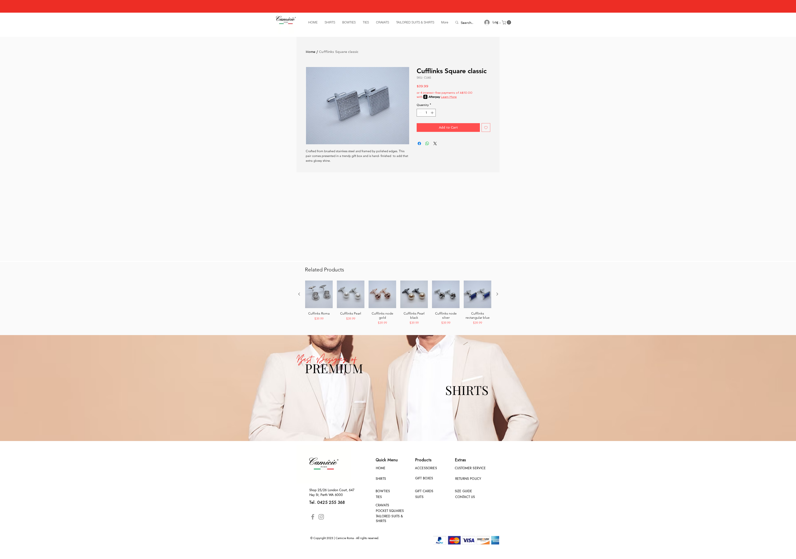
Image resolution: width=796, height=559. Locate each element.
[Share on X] (435, 143)
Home (310, 52)
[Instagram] (321, 516)
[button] (507, 22)
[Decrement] (419, 112)
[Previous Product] (299, 294)
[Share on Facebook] (419, 143)
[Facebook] (312, 516)
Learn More (449, 96)
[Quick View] (319, 294)
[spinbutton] (426, 112)
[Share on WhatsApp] (427, 143)
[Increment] (432, 112)
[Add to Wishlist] (486, 127)
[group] (398, 303)
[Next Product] (497, 294)
